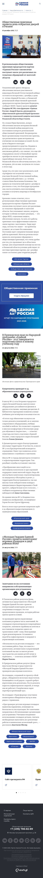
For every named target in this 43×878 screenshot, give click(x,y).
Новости (28, 10)
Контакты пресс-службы (10, 820)
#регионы (22, 274)
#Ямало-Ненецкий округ (21, 731)
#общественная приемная (21, 269)
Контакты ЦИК (28, 814)
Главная (5, 10)
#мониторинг (28, 736)
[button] (16, 792)
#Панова (14, 746)
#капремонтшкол (21, 523)
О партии (7, 810)
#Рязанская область (21, 264)
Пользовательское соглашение (21, 854)
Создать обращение (21, 296)
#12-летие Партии (21, 259)
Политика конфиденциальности (21, 856)
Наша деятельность (16, 10)
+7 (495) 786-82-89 (21, 829)
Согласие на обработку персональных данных (21, 860)
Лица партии (28, 810)
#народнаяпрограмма (22, 528)
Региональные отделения (9, 815)
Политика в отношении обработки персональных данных (22, 858)
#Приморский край (21, 518)
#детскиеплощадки (14, 741)
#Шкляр (29, 746)
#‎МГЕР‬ (32, 741)
